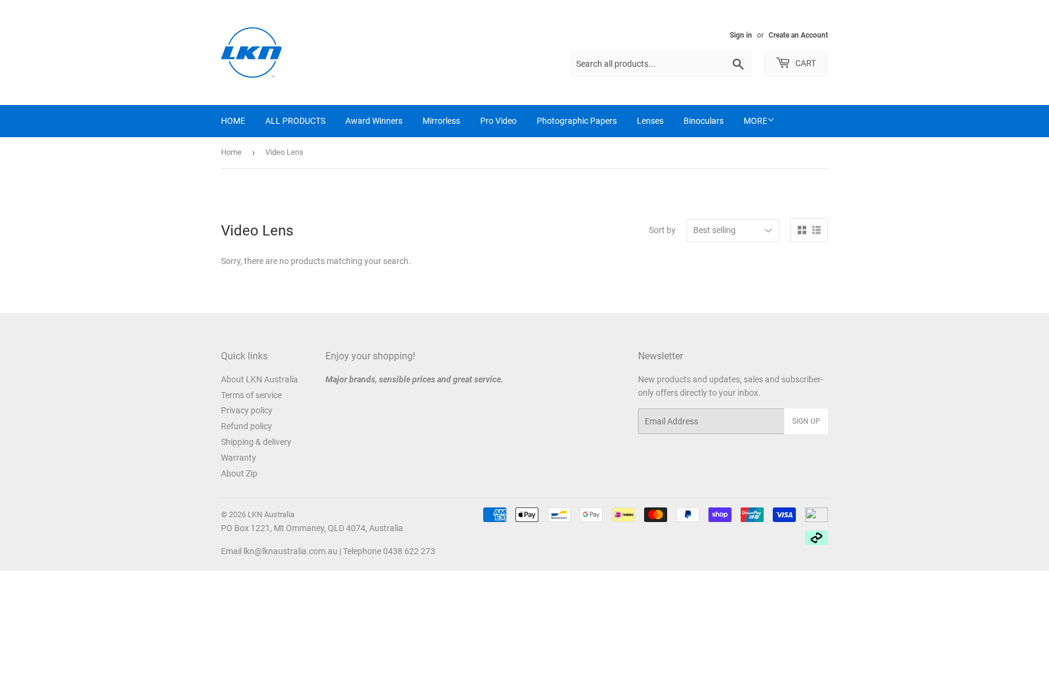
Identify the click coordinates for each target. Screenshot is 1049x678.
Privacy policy (247, 410)
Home (231, 152)
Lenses (650, 121)
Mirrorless (441, 121)
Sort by (662, 230)
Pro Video (498, 121)
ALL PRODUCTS (295, 121)
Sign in (741, 35)
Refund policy (246, 426)
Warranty (238, 458)
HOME (233, 121)
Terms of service (251, 395)
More (755, 121)
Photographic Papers (577, 121)
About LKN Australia (259, 379)
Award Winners (373, 121)
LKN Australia (271, 514)
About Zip (239, 473)
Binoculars (704, 121)
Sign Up (806, 421)
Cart (804, 63)
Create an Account (798, 35)
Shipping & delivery (256, 442)
